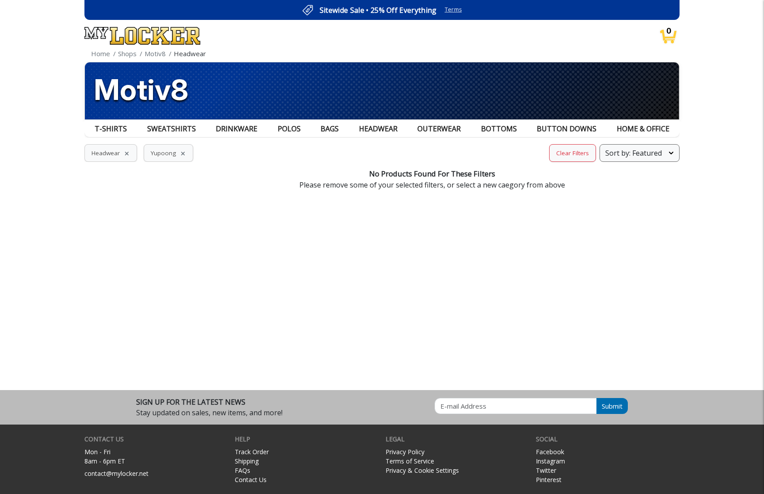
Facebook (550, 452)
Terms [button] (453, 9)
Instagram (550, 461)
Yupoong (168, 153)
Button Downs (566, 129)
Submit (612, 406)
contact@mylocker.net (116, 473)
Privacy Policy (405, 452)
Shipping (247, 461)
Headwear (378, 129)
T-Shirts (111, 129)
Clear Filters (572, 153)
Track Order (252, 452)
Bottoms (499, 129)
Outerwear (439, 129)
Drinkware (236, 129)
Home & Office (643, 129)
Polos (289, 129)
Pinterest (549, 479)
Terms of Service (410, 461)
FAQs (242, 470)
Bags (330, 129)
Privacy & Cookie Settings (422, 470)
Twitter (546, 470)
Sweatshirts (171, 129)
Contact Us (251, 479)
